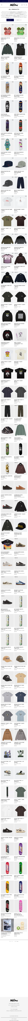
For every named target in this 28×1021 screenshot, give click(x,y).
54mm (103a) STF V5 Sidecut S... (5, 39)
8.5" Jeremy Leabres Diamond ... (19, 457)
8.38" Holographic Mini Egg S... (19, 153)
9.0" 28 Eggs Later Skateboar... (5, 77)
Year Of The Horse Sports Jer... (5, 267)
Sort (18, 20)
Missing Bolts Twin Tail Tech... (19, 686)
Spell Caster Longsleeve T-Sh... (18, 343)
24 (15, 941)
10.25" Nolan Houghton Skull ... (5, 115)
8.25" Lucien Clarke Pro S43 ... (19, 876)
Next (17, 941)
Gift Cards (14, 1018)
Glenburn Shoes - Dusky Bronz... (18, 495)
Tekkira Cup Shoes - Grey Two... (6, 572)
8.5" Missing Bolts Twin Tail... (18, 610)
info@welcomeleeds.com (15, 1010)
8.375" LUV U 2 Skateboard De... (18, 914)
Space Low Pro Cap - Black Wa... (6, 191)
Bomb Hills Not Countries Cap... (18, 534)
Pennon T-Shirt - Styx (6, 723)
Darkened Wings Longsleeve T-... (5, 343)
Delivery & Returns (14, 1020)
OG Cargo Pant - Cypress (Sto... (18, 419)
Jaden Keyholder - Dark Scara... (5, 800)
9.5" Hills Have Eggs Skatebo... (19, 77)
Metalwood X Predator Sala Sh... (6, 610)
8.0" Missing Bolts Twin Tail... (18, 648)
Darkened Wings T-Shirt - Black (6, 381)
